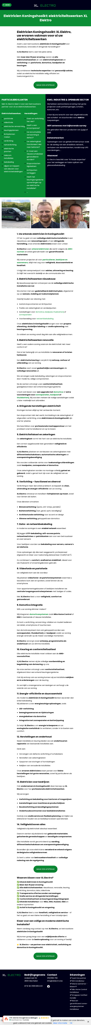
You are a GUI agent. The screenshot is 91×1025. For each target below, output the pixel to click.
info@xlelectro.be (55, 981)
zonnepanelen (25, 314)
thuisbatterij (58, 312)
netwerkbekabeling (44, 318)
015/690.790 (52, 978)
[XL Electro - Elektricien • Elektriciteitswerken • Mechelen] (44, 5)
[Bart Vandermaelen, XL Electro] (74, 214)
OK (71, 1023)
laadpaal (48, 312)
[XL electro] (16, 214)
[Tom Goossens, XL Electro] (45, 214)
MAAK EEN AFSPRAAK (45, 85)
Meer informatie (60, 1023)
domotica (40, 312)
